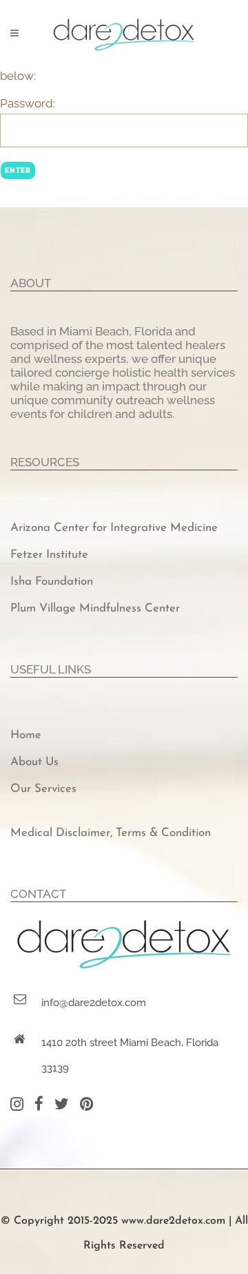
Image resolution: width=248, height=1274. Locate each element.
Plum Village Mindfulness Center (95, 608)
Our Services (43, 789)
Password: (27, 103)
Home (25, 735)
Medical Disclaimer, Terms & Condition (110, 833)
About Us (34, 762)
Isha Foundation (51, 581)
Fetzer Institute (49, 555)
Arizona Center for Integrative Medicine (114, 528)
